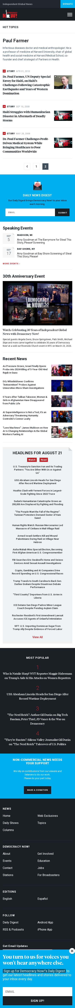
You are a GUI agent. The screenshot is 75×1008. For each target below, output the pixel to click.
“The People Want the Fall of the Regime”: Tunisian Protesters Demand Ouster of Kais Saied (37, 514)
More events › (11, 263)
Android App (45, 922)
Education (44, 861)
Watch (31, 459)
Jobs (41, 868)
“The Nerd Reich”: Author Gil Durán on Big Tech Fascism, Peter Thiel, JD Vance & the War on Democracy (37, 719)
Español (43, 898)
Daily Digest (10, 922)
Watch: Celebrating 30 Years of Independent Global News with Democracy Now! (35, 332)
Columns (8, 830)
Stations (8, 875)
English (7, 898)
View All (37, 637)
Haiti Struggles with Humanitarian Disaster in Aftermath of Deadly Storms (26, 116)
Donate (68, 4)
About (6, 853)
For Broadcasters (49, 875)
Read (44, 459)
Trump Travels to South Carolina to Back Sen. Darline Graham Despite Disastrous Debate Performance (37, 584)
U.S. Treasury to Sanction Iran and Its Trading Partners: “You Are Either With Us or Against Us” (37, 469)
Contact (7, 868)
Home (6, 816)
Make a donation (37, 790)
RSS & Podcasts (13, 929)
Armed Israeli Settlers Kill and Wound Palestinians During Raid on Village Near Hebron (37, 539)
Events (7, 861)
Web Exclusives (48, 816)
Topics (42, 823)
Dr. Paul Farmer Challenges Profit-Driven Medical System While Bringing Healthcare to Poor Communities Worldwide (26, 145)
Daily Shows (11, 823)
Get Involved (46, 853)
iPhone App (45, 929)
